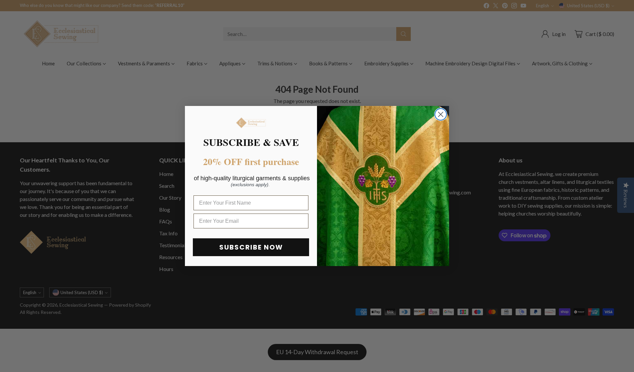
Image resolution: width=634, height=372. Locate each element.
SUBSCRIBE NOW (251, 247)
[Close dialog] (440, 114)
